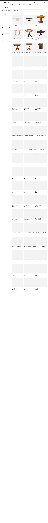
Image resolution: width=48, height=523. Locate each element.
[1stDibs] (3, 2)
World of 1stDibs (34, 4)
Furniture (15, 4)
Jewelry (23, 4)
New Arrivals (11, 4)
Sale (37, 4)
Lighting (19, 4)
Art (21, 4)
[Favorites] (44, 2)
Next (30, 293)
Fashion (30, 4)
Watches (27, 4)
